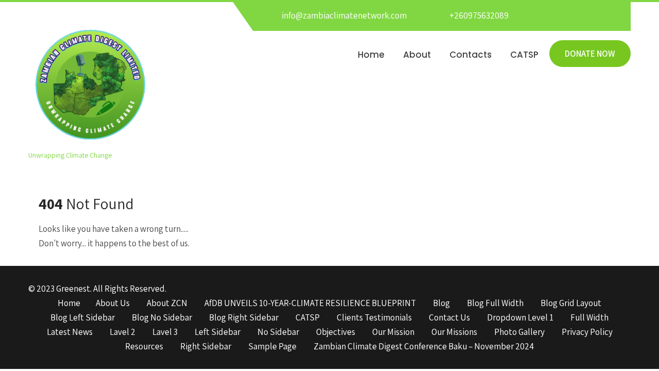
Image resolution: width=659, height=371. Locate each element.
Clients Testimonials (374, 318)
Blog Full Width (495, 303)
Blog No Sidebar (162, 318)
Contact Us (449, 318)
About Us (113, 303)
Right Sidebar (205, 347)
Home (371, 54)
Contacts (470, 54)
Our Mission (393, 332)
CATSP (524, 54)
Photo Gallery (519, 332)
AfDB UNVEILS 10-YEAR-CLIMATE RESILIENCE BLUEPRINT (310, 303)
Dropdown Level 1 (520, 318)
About (417, 54)
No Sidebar (278, 332)
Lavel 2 (122, 332)
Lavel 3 (165, 332)
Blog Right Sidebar (244, 318)
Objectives (335, 332)
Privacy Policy (587, 332)
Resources (144, 347)
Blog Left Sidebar (82, 318)
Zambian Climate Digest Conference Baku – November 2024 (424, 347)
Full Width (589, 318)
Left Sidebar (217, 332)
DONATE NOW (590, 53)
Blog (441, 303)
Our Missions (454, 332)
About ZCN (167, 303)
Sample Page (272, 347)
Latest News (70, 332)
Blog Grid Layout (571, 303)
